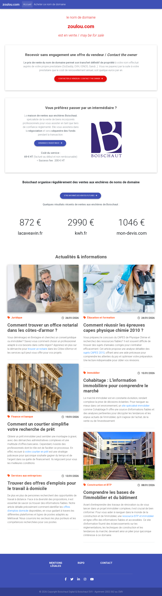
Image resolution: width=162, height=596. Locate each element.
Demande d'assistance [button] (48, 143)
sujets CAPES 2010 (94, 352)
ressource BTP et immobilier (138, 516)
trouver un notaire (37, 348)
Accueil (28, 4)
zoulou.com (81, 26)
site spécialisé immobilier (136, 405)
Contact (106, 562)
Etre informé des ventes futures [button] (79, 196)
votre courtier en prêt (36, 451)
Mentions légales (55, 564)
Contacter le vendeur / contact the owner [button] (79, 79)
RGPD (81, 562)
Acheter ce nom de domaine (50, 4)
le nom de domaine (81, 17)
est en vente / (81, 35)
